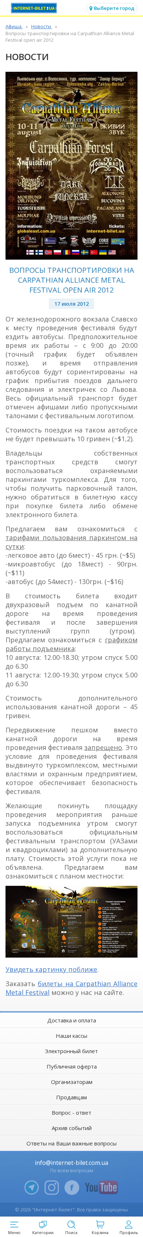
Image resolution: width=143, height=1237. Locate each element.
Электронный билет (71, 1051)
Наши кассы (71, 1035)
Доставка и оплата (71, 1020)
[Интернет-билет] (35, 8)
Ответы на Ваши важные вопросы (71, 1143)
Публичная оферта (72, 1066)
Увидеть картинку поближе (51, 969)
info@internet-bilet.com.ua (71, 1163)
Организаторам (71, 1081)
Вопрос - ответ (71, 1112)
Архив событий (72, 1128)
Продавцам (71, 1097)
